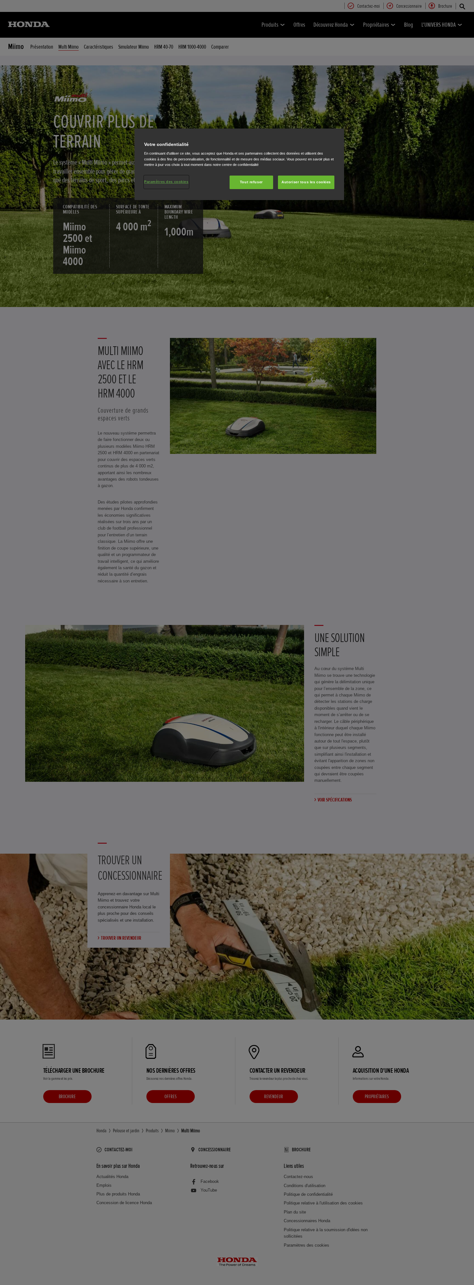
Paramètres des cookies (166, 182)
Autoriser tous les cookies (306, 182)
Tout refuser (251, 182)
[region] (239, 164)
